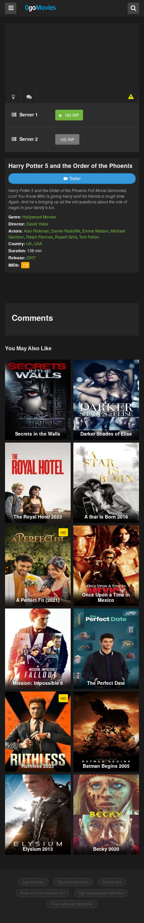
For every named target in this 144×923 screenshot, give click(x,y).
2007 (31, 257)
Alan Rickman (36, 231)
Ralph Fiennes (39, 237)
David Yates (37, 223)
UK (29, 243)
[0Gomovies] (40, 7)
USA (38, 243)
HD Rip (72, 115)
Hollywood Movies (39, 216)
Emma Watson (95, 231)
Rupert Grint (66, 237)
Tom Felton (89, 237)
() (29, 96)
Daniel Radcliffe (65, 231)
